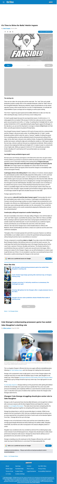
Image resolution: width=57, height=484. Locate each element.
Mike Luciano (7, 328)
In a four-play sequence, (10, 385)
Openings (18, 466)
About (7, 466)
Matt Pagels (6, 28)
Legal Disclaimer (31, 471)
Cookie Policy (19, 471)
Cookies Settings (20, 474)
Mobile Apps (9, 468)
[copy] (13, 32)
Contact (29, 466)
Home (5, 311)
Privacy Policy (42, 468)
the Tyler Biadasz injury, (16, 370)
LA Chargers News (13, 311)
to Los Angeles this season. (16, 406)
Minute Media (9, 477)
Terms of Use (9, 471)
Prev (8, 65)
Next (48, 65)
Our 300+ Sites (42, 466)
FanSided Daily (19, 468)
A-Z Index (8, 474)
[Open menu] (3, 2)
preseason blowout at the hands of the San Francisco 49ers (36, 377)
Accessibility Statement (44, 471)
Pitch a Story (30, 468)
